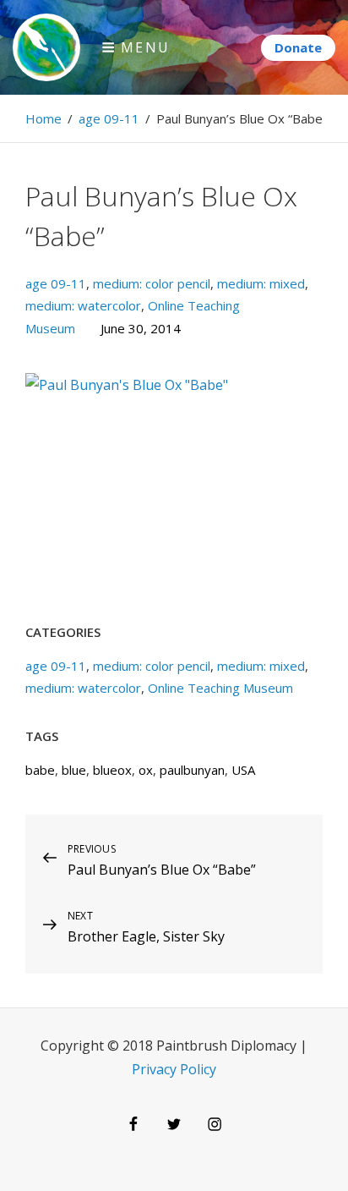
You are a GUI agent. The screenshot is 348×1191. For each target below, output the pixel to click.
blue (74, 769)
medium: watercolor (83, 305)
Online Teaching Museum (220, 687)
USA (243, 769)
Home (43, 118)
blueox (112, 769)
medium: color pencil (151, 283)
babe (40, 769)
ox (146, 769)
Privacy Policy (174, 1069)
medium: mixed (261, 283)
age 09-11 (109, 118)
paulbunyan (192, 769)
